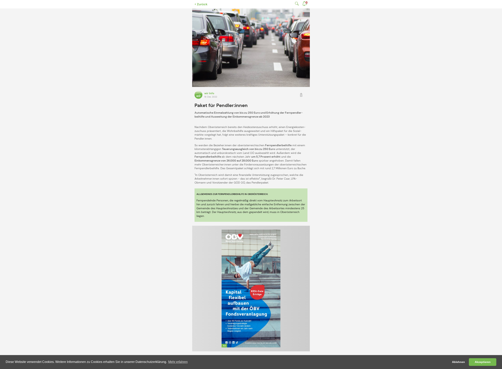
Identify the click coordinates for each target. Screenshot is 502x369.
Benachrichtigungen (306, 3)
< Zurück (201, 4)
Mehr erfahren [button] (178, 362)
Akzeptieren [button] (483, 362)
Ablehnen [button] (458, 362)
